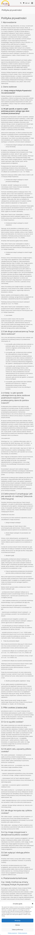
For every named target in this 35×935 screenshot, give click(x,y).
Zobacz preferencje (17, 929)
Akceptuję (17, 920)
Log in (28, 3)
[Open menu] (32, 3)
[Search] (20, 3)
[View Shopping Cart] (23, 3)
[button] (32, 903)
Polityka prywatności (12, 933)
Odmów (17, 925)
